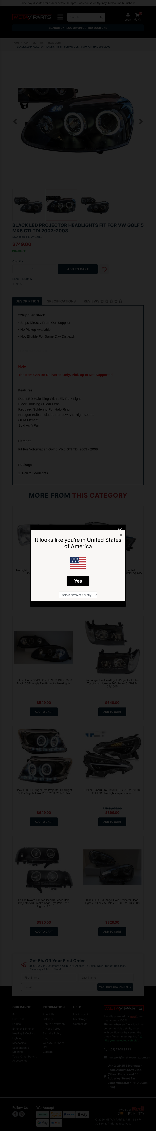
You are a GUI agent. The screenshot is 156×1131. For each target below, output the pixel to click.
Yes (78, 581)
